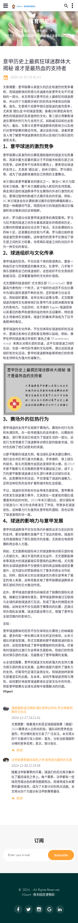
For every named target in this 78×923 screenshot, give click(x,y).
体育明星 (42, 30)
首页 (27, 30)
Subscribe (61, 855)
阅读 (19, 750)
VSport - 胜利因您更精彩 (38, 894)
